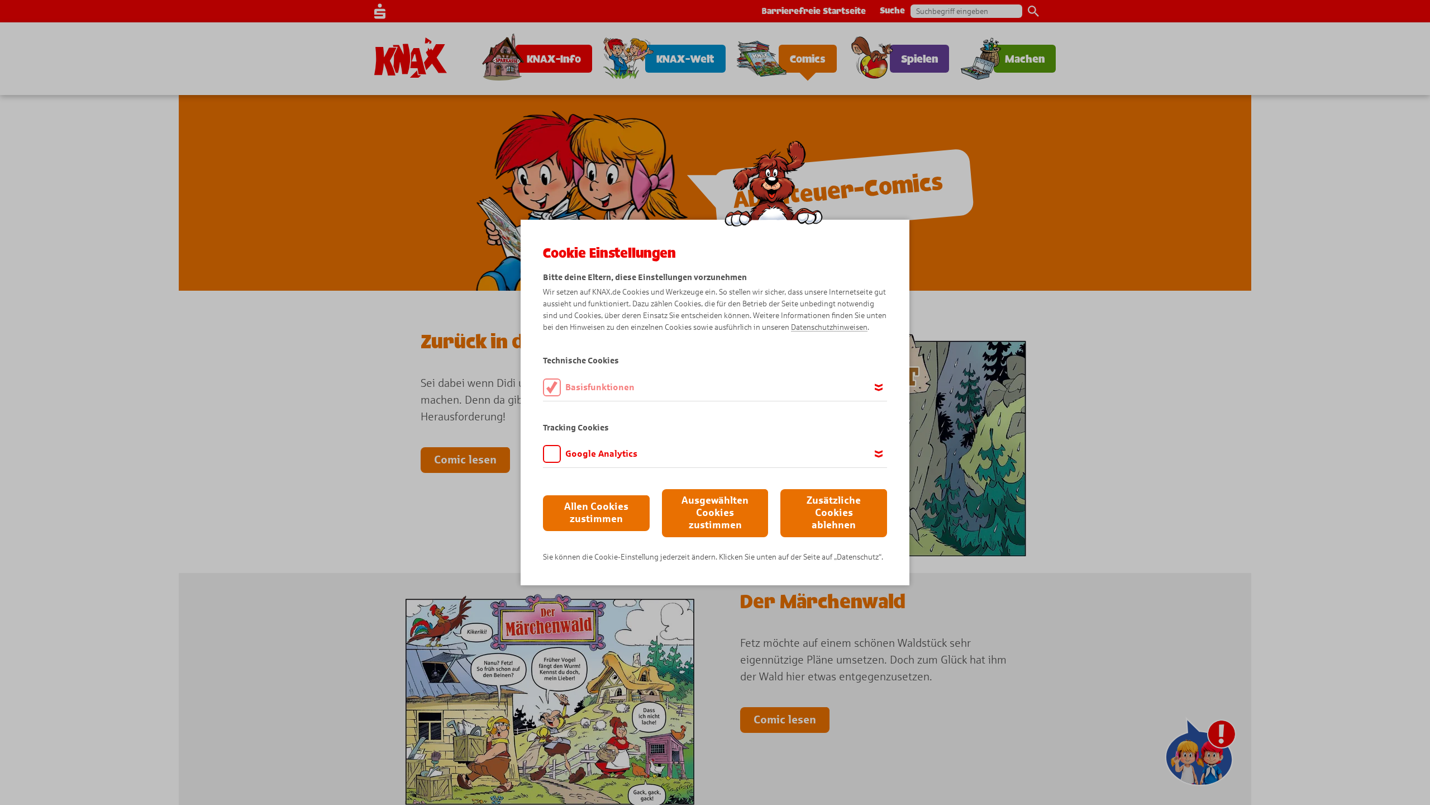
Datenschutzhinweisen (829, 327)
